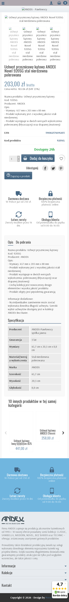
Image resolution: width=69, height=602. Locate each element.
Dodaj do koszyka (41, 158)
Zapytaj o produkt (18, 175)
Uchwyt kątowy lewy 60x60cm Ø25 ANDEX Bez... (21, 443)
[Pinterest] (61, 168)
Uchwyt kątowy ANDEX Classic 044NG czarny (47, 433)
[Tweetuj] (53, 168)
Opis (10, 242)
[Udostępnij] (45, 168)
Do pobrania (23, 242)
